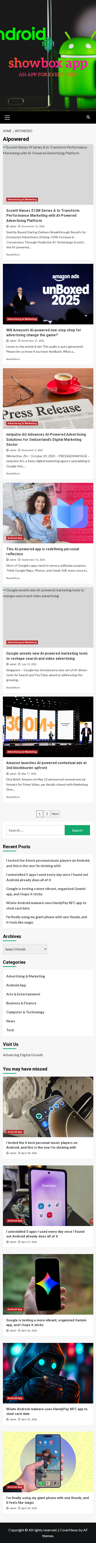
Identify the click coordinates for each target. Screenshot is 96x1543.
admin (13, 226)
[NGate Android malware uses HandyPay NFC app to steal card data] (48, 1373)
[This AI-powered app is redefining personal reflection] (48, 513)
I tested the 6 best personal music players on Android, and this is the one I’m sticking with (48, 863)
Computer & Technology (25, 1012)
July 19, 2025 (28, 664)
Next (55, 814)
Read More (13, 254)
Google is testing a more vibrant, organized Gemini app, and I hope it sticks (46, 891)
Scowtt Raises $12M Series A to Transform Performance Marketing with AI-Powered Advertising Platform (42, 215)
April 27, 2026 (29, 1242)
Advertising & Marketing (22, 199)
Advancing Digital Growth (23, 1055)
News (10, 1021)
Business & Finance (21, 1003)
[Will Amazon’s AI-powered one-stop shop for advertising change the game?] (48, 294)
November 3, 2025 (32, 450)
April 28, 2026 (29, 1153)
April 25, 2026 (29, 1419)
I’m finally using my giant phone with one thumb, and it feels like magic (46, 919)
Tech (10, 1030)
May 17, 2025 (28, 773)
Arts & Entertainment (23, 994)
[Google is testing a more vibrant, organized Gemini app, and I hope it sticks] (48, 1284)
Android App (15, 538)
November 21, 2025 (32, 340)
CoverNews (69, 1530)
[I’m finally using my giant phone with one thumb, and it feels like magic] (48, 1462)
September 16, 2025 (33, 559)
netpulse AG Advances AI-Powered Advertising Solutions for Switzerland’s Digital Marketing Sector (46, 439)
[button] (7, 116)
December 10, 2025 (32, 226)
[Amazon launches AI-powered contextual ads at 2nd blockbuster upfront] (48, 727)
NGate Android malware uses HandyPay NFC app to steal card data (46, 905)
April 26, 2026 (29, 1330)
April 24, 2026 (29, 1508)
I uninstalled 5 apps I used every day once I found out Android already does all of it (47, 877)
